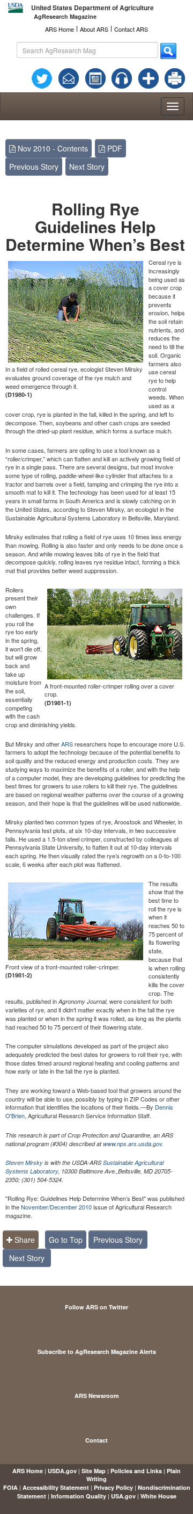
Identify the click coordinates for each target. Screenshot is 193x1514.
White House (158, 1496)
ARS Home (59, 29)
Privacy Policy (113, 1487)
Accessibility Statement (56, 1487)
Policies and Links (136, 1471)
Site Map (93, 1471)
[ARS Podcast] (121, 77)
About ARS (94, 29)
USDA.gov (62, 1471)
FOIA (10, 1487)
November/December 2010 (56, 1206)
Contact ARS (131, 29)
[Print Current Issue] (171, 78)
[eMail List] (68, 77)
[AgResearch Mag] (95, 77)
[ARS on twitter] (42, 77)
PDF (113, 148)
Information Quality (78, 1496)
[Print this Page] (175, 77)
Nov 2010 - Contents (52, 148)
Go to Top (66, 1239)
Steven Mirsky (24, 1162)
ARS (67, 744)
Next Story (87, 166)
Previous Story (33, 166)
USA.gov (123, 1496)
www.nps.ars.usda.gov (132, 1144)
